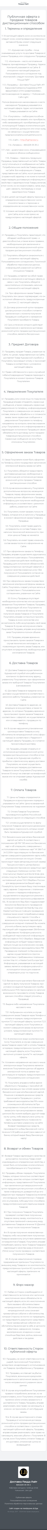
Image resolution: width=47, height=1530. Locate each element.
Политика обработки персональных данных (23, 1504)
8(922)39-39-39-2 (23, 1485)
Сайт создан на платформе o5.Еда (23, 1508)
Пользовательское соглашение (23, 1501)
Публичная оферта (23, 1497)
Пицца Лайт (23, 4)
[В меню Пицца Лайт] (23, 1468)
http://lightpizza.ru (29, 140)
